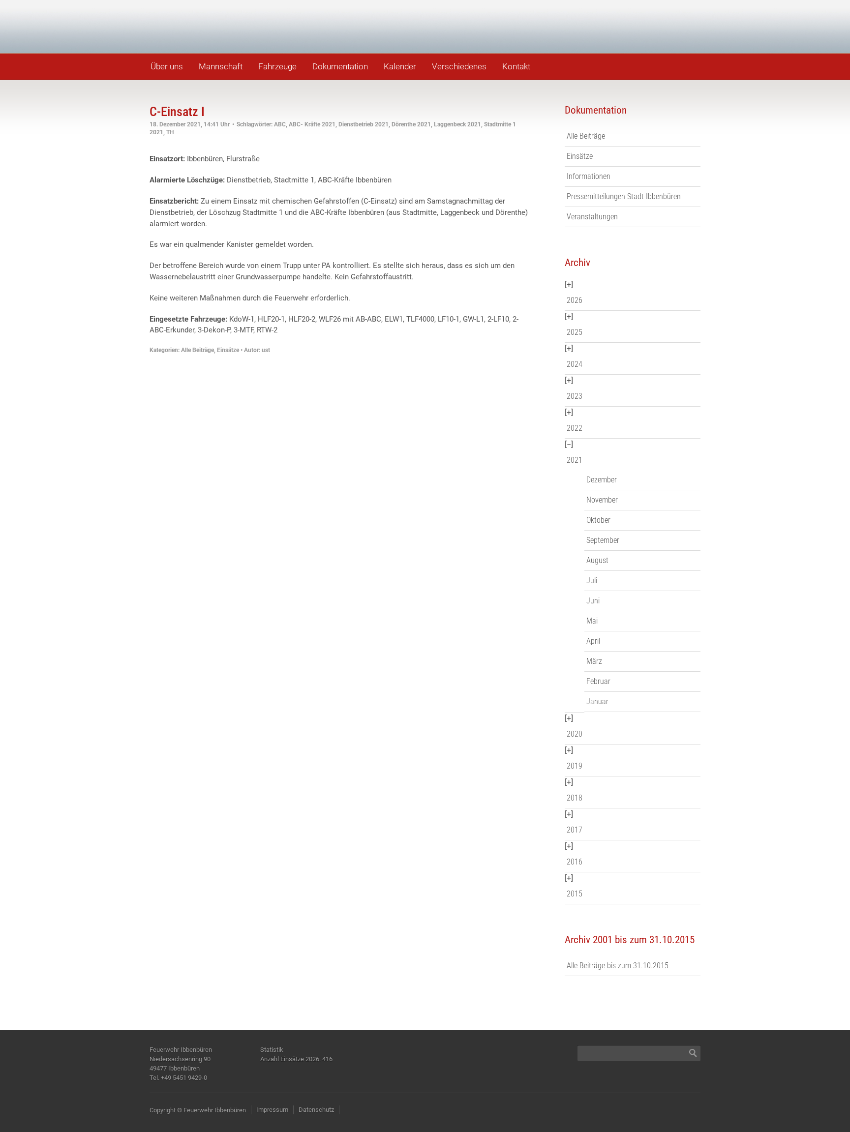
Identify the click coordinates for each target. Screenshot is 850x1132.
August (597, 560)
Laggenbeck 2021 (457, 124)
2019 (574, 766)
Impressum (272, 1109)
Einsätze (228, 350)
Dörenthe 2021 (411, 124)
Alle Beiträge (197, 350)
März (594, 661)
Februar (598, 681)
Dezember (601, 479)
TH (170, 132)
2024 (574, 364)
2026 (574, 300)
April (593, 641)
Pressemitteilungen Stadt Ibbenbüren (624, 196)
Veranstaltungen (592, 216)
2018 (574, 798)
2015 (574, 893)
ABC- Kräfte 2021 (312, 124)
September (602, 540)
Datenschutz (316, 1109)
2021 (574, 460)
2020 (574, 734)
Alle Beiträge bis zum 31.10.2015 (617, 965)
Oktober (598, 520)
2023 (574, 396)
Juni (593, 600)
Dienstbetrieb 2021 (363, 124)
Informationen (588, 176)
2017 (574, 829)
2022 (574, 428)
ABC (280, 124)
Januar (597, 701)
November (602, 500)
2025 (574, 332)
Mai (592, 621)
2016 (574, 861)
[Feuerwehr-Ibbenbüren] (218, 26)
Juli (591, 580)
